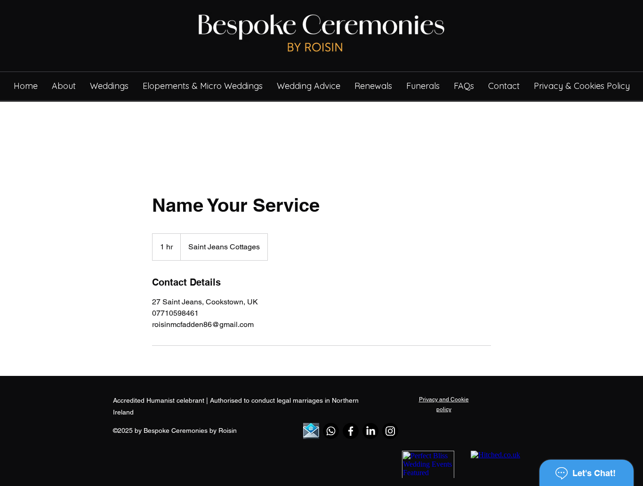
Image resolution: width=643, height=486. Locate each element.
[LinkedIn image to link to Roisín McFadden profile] (370, 431)
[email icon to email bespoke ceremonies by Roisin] (311, 431)
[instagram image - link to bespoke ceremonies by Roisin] (390, 431)
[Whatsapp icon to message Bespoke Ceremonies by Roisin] (331, 431)
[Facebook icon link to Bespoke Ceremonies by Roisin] (351, 431)
